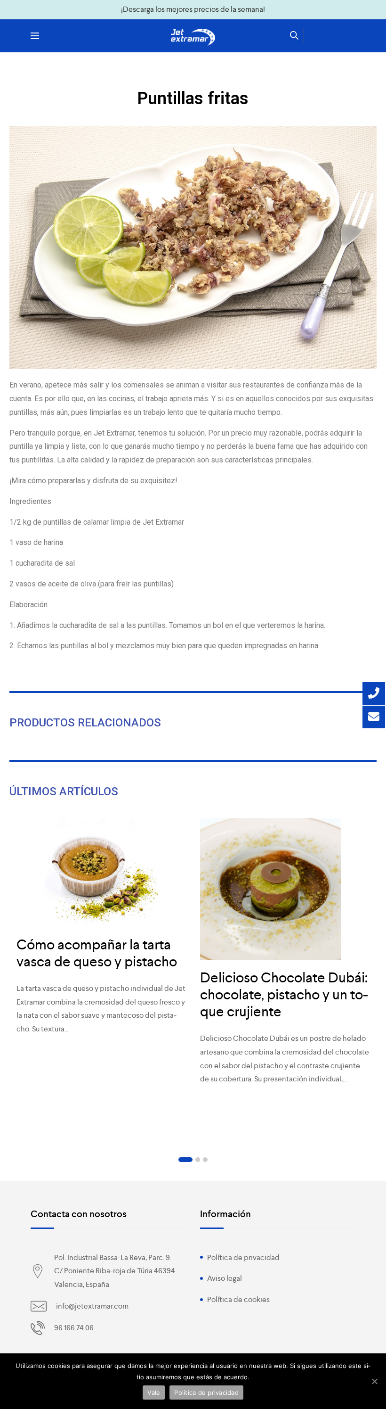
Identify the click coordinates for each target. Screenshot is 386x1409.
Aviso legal (224, 1278)
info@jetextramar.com (92, 1306)
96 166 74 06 (74, 1328)
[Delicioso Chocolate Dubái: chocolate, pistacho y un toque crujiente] (285, 889)
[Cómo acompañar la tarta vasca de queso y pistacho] (101, 872)
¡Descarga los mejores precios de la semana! (193, 9)
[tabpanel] (101, 932)
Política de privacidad (243, 1257)
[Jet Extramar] (193, 37)
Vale (153, 1392)
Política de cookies (238, 1299)
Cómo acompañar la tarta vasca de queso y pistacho (96, 953)
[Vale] (374, 1381)
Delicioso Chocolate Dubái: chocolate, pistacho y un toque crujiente (284, 995)
